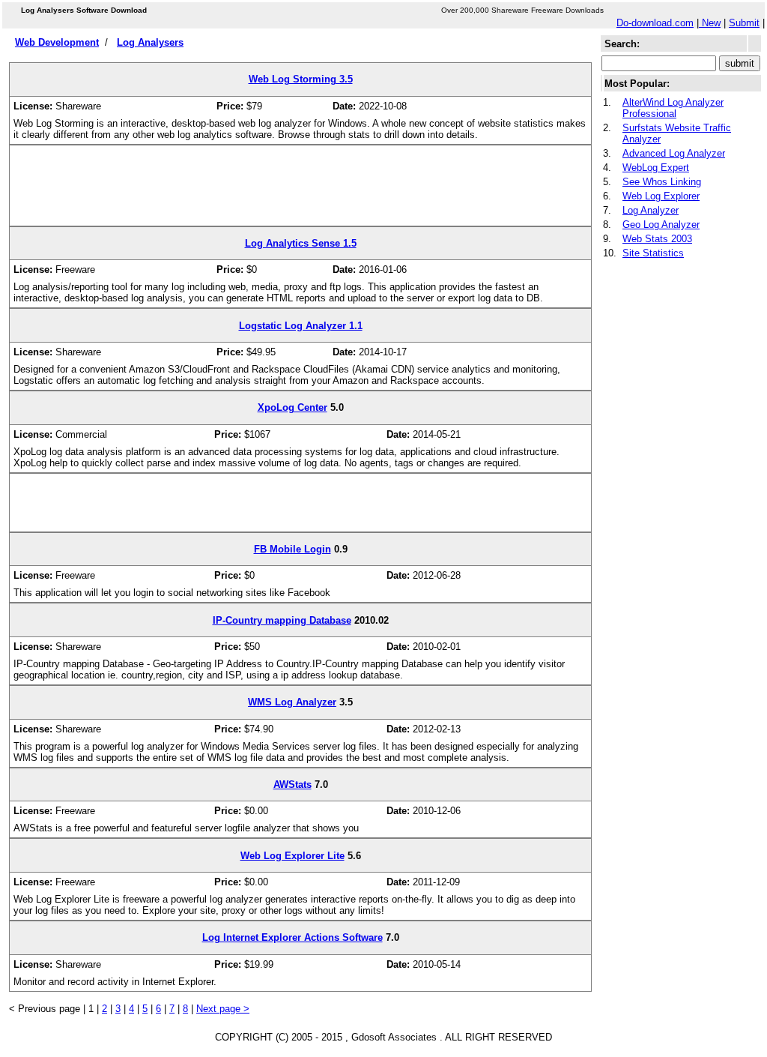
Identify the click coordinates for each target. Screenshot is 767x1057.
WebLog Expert (655, 167)
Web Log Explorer (661, 196)
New (710, 22)
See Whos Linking (661, 181)
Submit (744, 22)
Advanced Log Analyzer (673, 153)
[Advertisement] (300, 191)
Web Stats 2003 (657, 238)
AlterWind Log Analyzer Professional (673, 108)
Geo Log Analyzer (661, 224)
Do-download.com (655, 22)
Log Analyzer (650, 210)
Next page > (222, 1008)
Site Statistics (653, 253)
